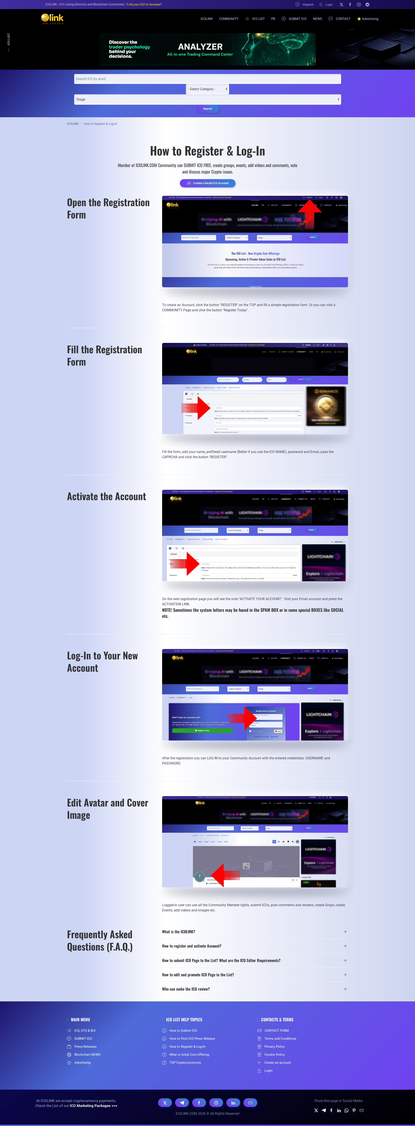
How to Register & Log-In (187, 1047)
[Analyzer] (207, 49)
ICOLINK (207, 19)
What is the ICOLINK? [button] (178, 931)
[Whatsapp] (346, 1110)
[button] (255, 241)
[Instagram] (359, 4)
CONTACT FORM (277, 1031)
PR (273, 19)
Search (207, 108)
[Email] (250, 1102)
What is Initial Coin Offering (189, 1055)
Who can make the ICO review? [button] (186, 989)
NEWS (317, 19)
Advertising (82, 1063)
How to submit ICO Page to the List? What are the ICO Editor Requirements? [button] (221, 960)
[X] (341, 4)
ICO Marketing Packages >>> (93, 1106)
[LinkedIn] (233, 1102)
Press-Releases (85, 1047)
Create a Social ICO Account (210, 183)
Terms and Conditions (280, 1039)
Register (308, 4)
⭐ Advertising (367, 19)
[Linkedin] (339, 1110)
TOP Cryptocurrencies (185, 1063)
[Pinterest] (354, 1110)
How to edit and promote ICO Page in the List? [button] (198, 974)
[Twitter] (316, 1110)
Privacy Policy (275, 1047)
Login (329, 4)
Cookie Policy (275, 1055)
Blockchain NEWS (87, 1055)
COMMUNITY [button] (228, 19)
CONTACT (343, 19)
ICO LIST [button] (258, 19)
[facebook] (331, 1110)
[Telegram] (367, 4)
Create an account (278, 1063)
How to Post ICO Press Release (192, 1039)
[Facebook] (350, 4)
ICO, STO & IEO (85, 1031)
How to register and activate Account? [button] (192, 946)
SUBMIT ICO (297, 19)
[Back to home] (50, 19)
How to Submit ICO (183, 1031)
